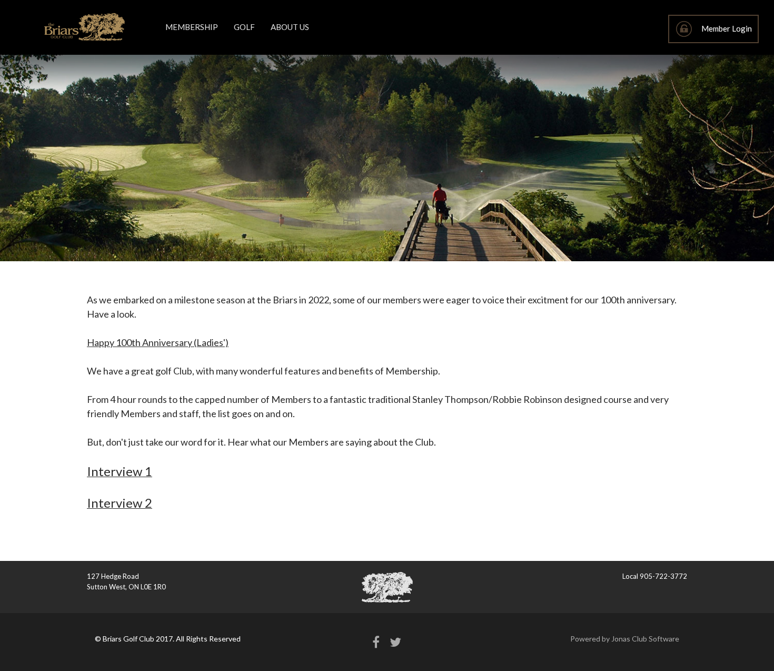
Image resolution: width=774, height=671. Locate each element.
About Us (290, 27)
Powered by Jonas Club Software (624, 638)
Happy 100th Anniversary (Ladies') (158, 342)
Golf (244, 27)
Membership (191, 27)
